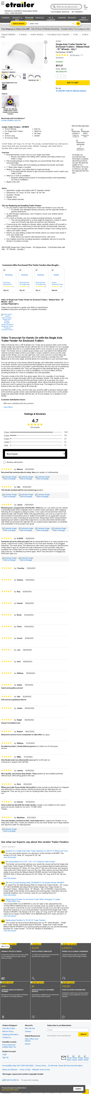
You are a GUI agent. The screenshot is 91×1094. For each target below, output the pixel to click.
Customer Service (60, 12)
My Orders (77, 12)
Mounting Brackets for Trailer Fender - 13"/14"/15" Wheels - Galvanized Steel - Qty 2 (8, 283)
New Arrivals (84, 19)
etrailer (58, 41)
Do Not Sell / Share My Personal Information (65, 1066)
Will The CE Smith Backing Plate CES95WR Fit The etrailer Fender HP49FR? (35, 883)
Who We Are (30, 1028)
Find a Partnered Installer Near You (9, 1046)
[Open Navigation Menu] (2, 3)
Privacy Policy (40, 1066)
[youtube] (86, 1058)
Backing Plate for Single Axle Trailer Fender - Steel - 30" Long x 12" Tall (41, 283)
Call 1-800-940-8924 (10, 1090)
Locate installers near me (11, 120)
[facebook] (69, 1058)
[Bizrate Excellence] (11, 1080)
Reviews (75, 55)
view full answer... (10, 857)
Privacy (49, 1035)
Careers (28, 1031)
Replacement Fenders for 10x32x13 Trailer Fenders (26, 920)
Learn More (8, 407)
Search (27, 1044)
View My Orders (8, 1028)
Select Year (34, 24)
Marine (62, 18)
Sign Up (5, 1057)
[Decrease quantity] (57, 76)
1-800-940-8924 (16, 13)
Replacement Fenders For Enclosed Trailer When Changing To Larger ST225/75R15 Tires (33, 900)
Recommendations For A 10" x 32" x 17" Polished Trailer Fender (30, 862)
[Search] (54, 7)
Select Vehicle (18, 24)
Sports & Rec (17, 19)
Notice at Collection (10, 1070)
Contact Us (6, 1037)
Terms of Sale (25, 1070)
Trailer (29, 18)
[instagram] (80, 1058)
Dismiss (78, 1089)
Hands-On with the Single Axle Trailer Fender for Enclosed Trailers (7, 327)
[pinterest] (75, 1058)
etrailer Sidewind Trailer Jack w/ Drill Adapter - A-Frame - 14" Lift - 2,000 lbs (57, 283)
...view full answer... (10, 877)
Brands (72, 18)
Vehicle (39, 18)
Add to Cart (73, 83)
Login (4, 1054)
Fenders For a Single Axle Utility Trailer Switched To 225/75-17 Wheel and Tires (37, 851)
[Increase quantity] (65, 76)
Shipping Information (10, 1034)
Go (78, 24)
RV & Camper (51, 19)
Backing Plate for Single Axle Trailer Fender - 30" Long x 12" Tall (25, 283)
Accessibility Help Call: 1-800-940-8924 (18, 1066)
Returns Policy (8, 1031)
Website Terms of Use (41, 1070)
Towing (6, 18)
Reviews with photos (15, 462)
